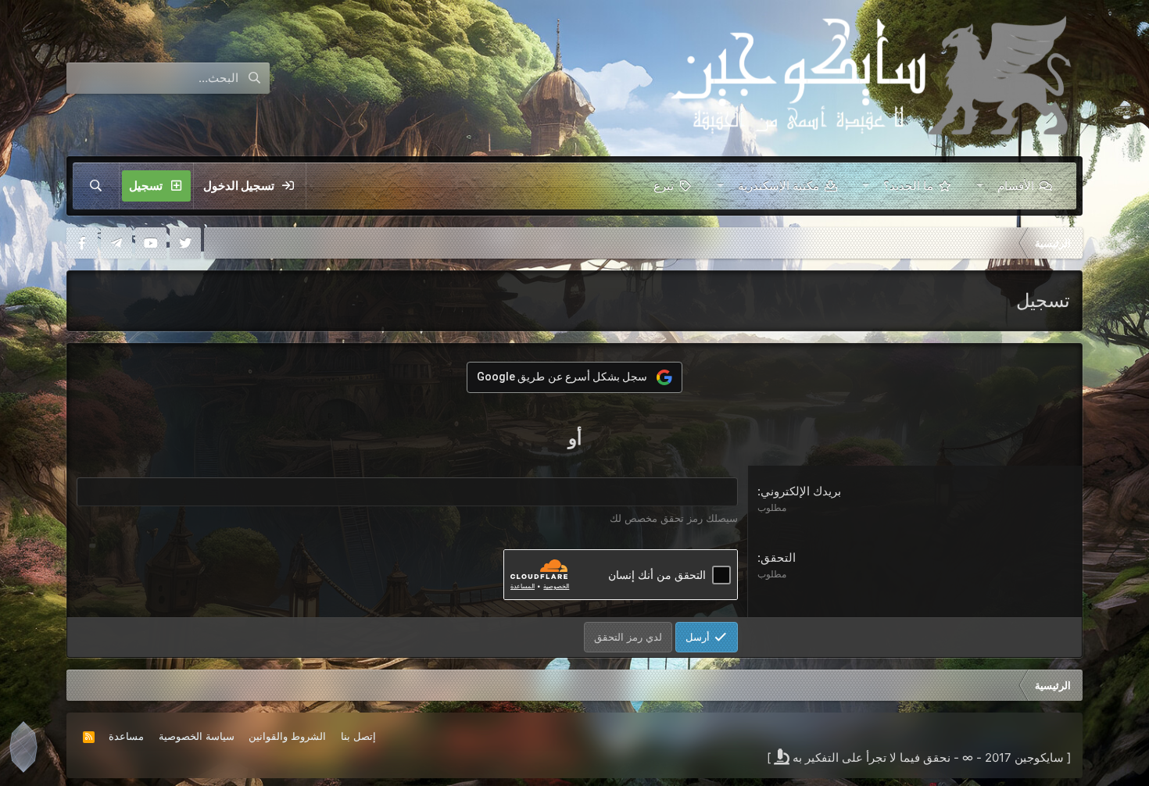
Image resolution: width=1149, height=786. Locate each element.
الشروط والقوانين (287, 736)
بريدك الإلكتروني (801, 491)
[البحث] (96, 186)
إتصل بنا (358, 736)
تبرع (663, 185)
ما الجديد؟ (908, 185)
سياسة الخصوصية (196, 736)
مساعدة (126, 736)
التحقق (778, 557)
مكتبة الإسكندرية (778, 185)
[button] (980, 186)
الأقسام (1015, 185)
